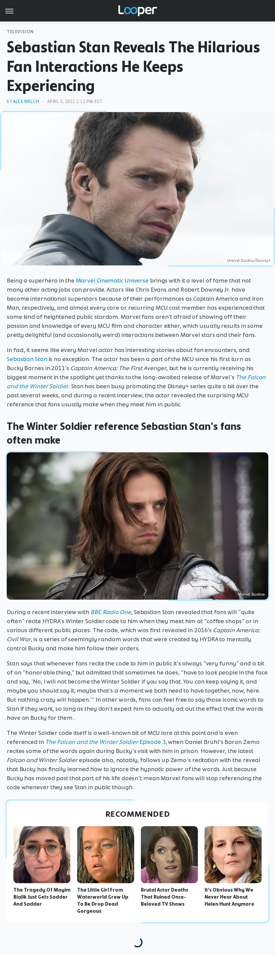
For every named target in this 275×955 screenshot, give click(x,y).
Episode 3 (105, 742)
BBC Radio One (111, 612)
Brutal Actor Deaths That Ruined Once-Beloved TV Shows (164, 897)
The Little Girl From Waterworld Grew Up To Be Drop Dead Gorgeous (102, 900)
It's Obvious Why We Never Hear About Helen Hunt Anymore (229, 897)
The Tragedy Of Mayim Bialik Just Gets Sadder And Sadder (41, 897)
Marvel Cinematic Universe (112, 281)
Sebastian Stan (27, 359)
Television (20, 32)
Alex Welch (26, 101)
